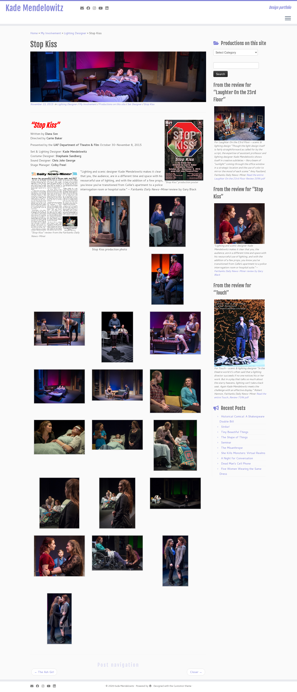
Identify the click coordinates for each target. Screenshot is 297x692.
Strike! (225, 427)
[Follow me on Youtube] (102, 8)
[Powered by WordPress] (150, 685)
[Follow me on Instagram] (96, 8)
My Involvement (51, 33)
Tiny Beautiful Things (234, 432)
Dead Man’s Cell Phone (236, 463)
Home (34, 33)
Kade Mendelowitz (34, 8)
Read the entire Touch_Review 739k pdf (240, 395)
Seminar (226, 442)
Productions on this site (112, 104)
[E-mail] (83, 8)
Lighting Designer (75, 33)
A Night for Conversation (237, 458)
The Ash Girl (44, 672)
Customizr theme (182, 686)
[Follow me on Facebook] (89, 8)
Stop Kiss (149, 104)
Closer (196, 672)
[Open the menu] (288, 19)
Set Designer (134, 104)
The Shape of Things (234, 437)
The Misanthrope (232, 448)
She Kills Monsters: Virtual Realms (243, 453)
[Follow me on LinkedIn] (108, 8)
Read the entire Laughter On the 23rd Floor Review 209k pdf (239, 176)
